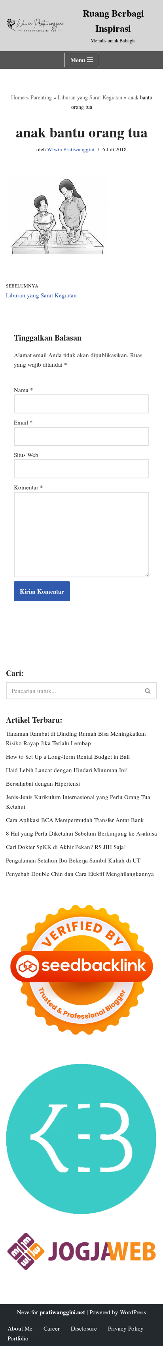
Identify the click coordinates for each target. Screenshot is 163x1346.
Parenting (41, 97)
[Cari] (148, 690)
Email (23, 422)
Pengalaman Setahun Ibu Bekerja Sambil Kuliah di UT (73, 860)
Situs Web (26, 455)
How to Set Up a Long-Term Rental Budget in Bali (68, 756)
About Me (20, 1328)
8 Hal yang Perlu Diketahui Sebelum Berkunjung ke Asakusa (81, 833)
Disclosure (84, 1328)
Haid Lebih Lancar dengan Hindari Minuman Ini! (67, 770)
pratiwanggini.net (62, 1312)
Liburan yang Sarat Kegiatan (90, 97)
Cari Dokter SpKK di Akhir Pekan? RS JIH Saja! (66, 847)
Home (18, 97)
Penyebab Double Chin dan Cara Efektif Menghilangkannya (80, 874)
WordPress (133, 1312)
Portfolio (18, 1338)
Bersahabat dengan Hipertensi (43, 783)
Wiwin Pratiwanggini (71, 149)
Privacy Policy (126, 1328)
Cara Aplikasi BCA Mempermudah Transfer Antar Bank (75, 820)
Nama (23, 390)
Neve (23, 1312)
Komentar (28, 487)
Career (52, 1328)
